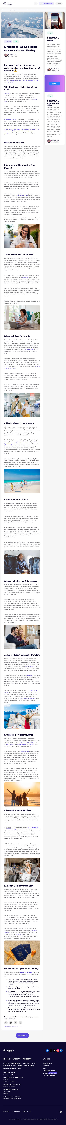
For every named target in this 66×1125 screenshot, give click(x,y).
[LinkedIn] (61, 1051)
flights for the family (21, 442)
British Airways (12, 829)
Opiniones (46, 1065)
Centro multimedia (49, 1070)
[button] (36, 3)
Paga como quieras (9, 1072)
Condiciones (16, 1111)
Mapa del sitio (27, 1111)
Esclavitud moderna (49, 1076)
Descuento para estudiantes (12, 1096)
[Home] (8, 3)
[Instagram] (57, 1051)
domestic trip (25, 751)
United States (21, 744)
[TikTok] (54, 1051)
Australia (22, 742)
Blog (2, 10)
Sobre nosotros (47, 1063)
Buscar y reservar (9, 1087)
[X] (51, 1051)
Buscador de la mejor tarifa (12, 1084)
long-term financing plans (28, 698)
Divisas (5, 1093)
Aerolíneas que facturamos (11, 1063)
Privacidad (6, 1111)
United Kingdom (9, 744)
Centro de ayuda (28, 1065)
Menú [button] (59, 3)
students (25, 277)
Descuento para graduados (12, 1098)
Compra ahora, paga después (12, 1065)
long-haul (30, 675)
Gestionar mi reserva (29, 1063)
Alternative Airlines (10, 119)
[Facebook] (47, 1051)
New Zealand (30, 742)
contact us (19, 934)
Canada (31, 744)
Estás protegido (8, 1075)
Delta (36, 827)
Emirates (31, 827)
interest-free (29, 349)
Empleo (45, 1073)
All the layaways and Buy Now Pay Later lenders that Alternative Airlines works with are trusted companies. (21, 131)
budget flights (29, 666)
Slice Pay (7, 93)
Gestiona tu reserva (47, 3)
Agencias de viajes (9, 1082)
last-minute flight (22, 196)
